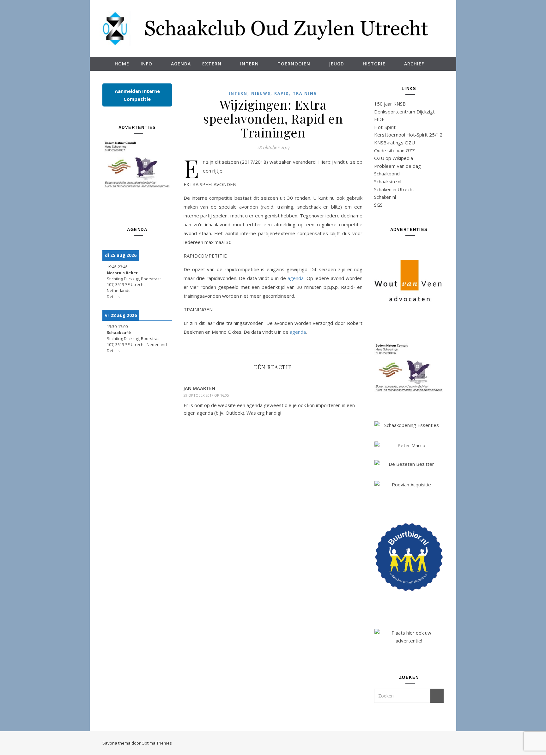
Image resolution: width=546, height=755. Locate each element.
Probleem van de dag (397, 166)
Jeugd (336, 64)
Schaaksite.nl (387, 181)
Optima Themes (157, 743)
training (305, 93)
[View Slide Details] (137, 164)
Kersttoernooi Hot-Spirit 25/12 (408, 134)
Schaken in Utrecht (394, 189)
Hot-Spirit (385, 127)
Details (113, 296)
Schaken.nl (385, 197)
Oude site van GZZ (394, 150)
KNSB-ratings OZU (394, 142)
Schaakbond (387, 173)
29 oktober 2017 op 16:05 (206, 395)
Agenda (181, 64)
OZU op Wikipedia (393, 158)
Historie (374, 64)
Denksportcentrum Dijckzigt (404, 111)
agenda (296, 278)
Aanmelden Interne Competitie (137, 95)
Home (122, 64)
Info (146, 64)
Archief (414, 64)
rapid (281, 93)
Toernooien (293, 64)
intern (238, 93)
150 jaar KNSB (390, 103)
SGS (378, 205)
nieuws (260, 93)
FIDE (379, 119)
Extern (211, 64)
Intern (249, 64)
